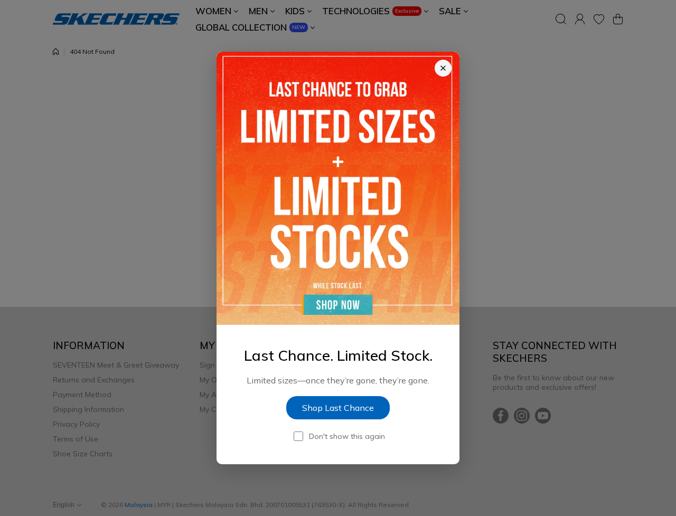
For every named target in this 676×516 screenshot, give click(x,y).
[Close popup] (443, 68)
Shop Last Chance (338, 407)
